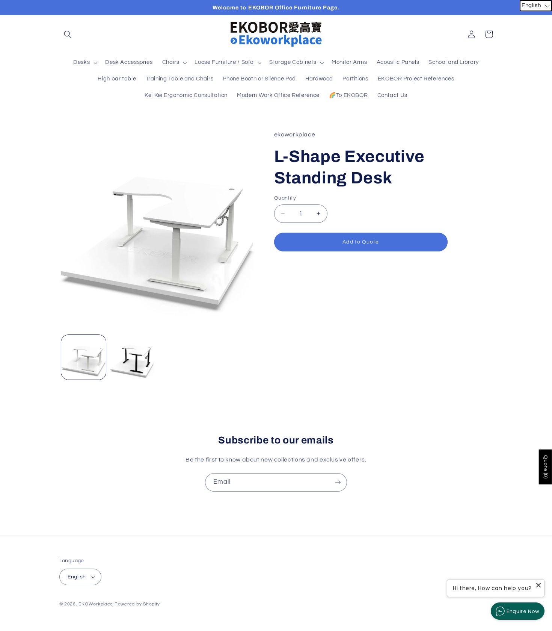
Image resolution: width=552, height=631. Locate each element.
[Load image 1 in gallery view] (83, 357)
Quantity (285, 198)
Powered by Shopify (137, 604)
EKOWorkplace (95, 604)
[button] (68, 34)
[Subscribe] (338, 482)
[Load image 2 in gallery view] (132, 357)
